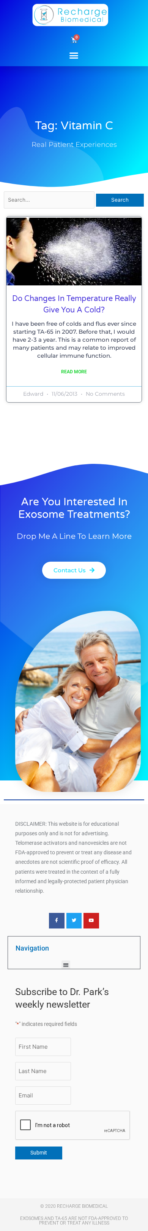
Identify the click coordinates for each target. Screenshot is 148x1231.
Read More (74, 371)
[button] (74, 55)
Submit (38, 1153)
